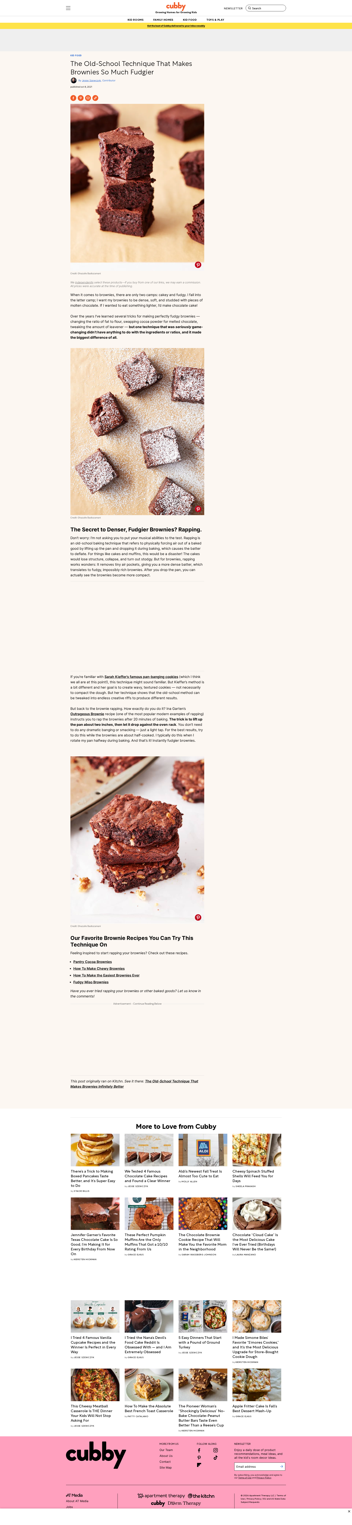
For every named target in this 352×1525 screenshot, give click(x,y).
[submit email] (281, 1466)
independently (84, 282)
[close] (349, 1511)
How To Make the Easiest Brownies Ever (106, 975)
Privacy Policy (263, 1477)
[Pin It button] (198, 265)
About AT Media (77, 1501)
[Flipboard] (199, 1465)
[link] (95, 1178)
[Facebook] (73, 98)
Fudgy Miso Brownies (91, 982)
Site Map (166, 1467)
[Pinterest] (81, 98)
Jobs (69, 1507)
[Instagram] (215, 1450)
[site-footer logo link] (74, 1496)
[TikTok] (215, 1457)
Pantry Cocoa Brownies (92, 962)
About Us (166, 1456)
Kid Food (76, 55)
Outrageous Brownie (87, 714)
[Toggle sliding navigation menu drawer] (68, 8)
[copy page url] (95, 98)
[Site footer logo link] (96, 1455)
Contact (165, 1461)
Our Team (166, 1450)
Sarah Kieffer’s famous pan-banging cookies (141, 677)
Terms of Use (245, 1477)
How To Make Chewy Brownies (99, 968)
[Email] (88, 98)
